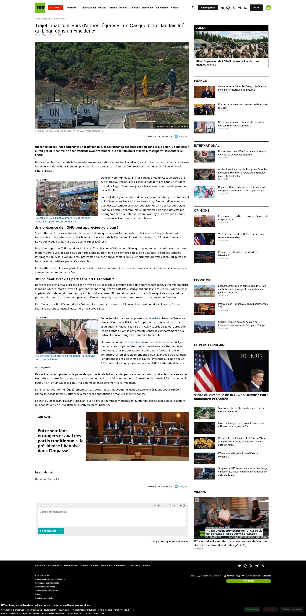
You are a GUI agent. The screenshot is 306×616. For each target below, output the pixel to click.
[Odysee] (228, 7)
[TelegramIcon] (239, 7)
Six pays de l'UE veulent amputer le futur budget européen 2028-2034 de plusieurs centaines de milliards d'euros (243, 471)
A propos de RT (42, 575)
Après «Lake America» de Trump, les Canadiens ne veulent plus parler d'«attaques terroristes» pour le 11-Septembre (243, 172)
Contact (38, 594)
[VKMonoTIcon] (222, 7)
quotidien (134, 342)
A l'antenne (162, 7)
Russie (102, 7)
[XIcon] (234, 7)
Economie (147, 7)
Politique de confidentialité (47, 583)
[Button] (268, 7)
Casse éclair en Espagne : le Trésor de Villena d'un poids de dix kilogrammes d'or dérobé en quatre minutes (242, 441)
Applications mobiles (44, 598)
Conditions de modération (46, 591)
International (89, 7)
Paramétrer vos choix (45, 587)
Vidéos (175, 7)
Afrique (113, 7)
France (123, 7)
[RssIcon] (245, 7)
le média (154, 318)
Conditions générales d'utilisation (50, 579)
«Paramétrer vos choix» (123, 610)
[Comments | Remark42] (112, 524)
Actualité (71, 7)
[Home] (40, 8)
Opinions (135, 7)
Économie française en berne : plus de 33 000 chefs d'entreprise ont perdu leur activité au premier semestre (242, 289)
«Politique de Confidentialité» (91, 613)
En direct (55, 8)
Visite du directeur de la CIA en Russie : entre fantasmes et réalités (231, 397)
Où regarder (208, 7)
